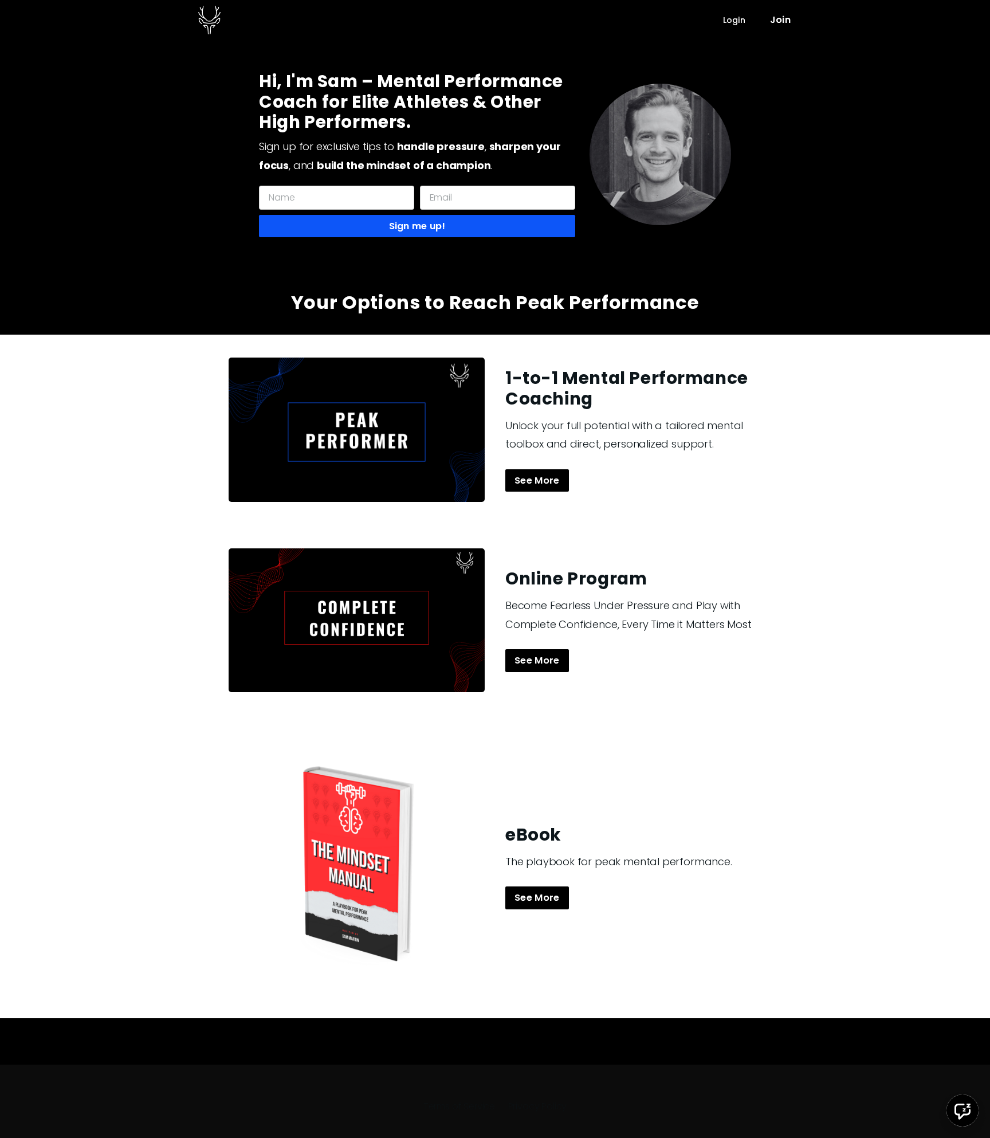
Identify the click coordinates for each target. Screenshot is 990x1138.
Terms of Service (459, 1106)
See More (537, 480)
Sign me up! (417, 226)
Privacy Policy (537, 1106)
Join (780, 19)
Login (734, 20)
